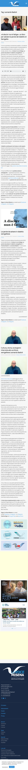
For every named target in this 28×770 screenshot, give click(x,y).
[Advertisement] (14, 565)
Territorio (19, 41)
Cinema (3, 732)
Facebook (6, 514)
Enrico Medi (4, 740)
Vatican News (4, 759)
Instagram (12, 514)
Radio (2, 734)
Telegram (20, 514)
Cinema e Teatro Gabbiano (8, 753)
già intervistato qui (13, 178)
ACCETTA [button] (12, 766)
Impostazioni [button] (5, 767)
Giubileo (3, 742)
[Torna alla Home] (14, 3)
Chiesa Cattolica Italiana (7, 752)
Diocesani (3, 757)
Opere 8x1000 (4, 739)
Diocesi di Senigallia (6, 750)
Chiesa (3, 725)
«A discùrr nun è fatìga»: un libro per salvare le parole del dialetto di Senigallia (14, 36)
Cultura (19, 236)
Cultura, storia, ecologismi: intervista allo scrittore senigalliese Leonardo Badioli (12, 350)
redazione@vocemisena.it (8, 692)
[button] (26, 3)
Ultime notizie (23, 354)
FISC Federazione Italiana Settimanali (10, 755)
